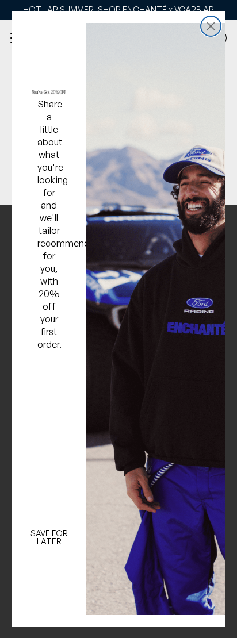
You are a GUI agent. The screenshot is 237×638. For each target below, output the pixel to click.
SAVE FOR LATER (49, 537)
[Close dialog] (211, 26)
